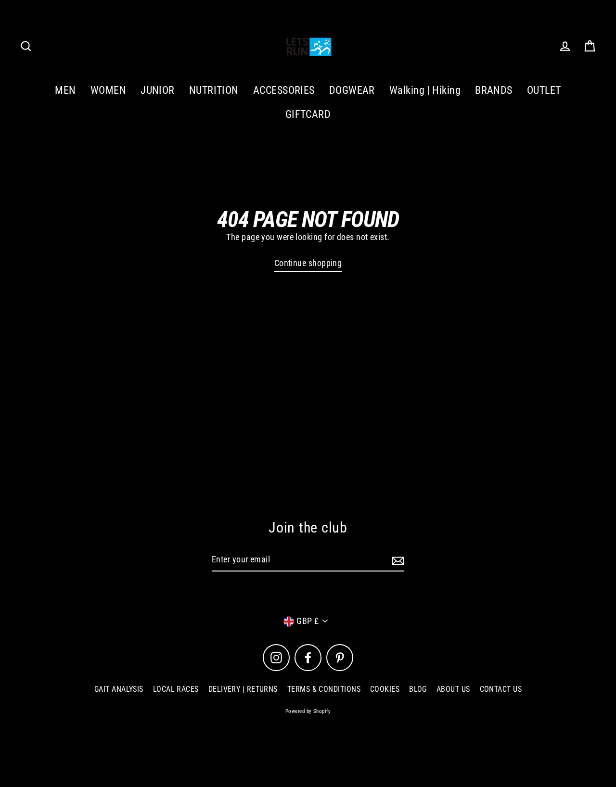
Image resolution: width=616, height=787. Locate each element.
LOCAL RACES (176, 689)
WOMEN (108, 90)
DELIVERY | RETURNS (243, 689)
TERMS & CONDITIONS (323, 689)
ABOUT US (453, 689)
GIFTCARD (308, 114)
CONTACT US (501, 689)
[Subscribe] (396, 560)
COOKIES (384, 689)
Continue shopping (308, 263)
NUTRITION (214, 90)
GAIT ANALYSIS (118, 689)
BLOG (418, 689)
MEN (65, 90)
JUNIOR (158, 90)
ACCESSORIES (284, 90)
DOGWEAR (352, 90)
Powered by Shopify (308, 711)
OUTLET (544, 90)
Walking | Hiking (425, 90)
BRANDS (494, 90)
